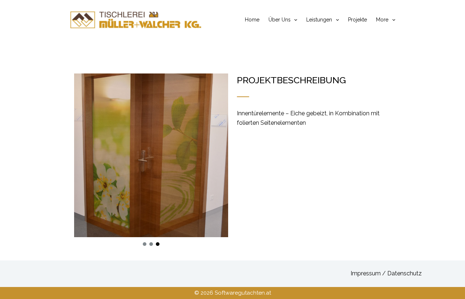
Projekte (357, 20)
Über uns (279, 20)
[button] (144, 244)
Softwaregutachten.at (243, 293)
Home (252, 20)
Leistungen (319, 20)
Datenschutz (404, 273)
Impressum (366, 273)
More (382, 20)
